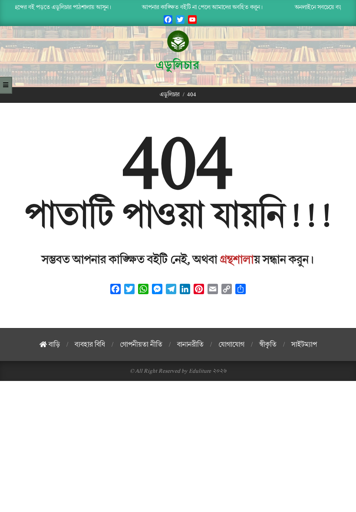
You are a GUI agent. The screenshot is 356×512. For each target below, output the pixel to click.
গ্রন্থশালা (237, 260)
